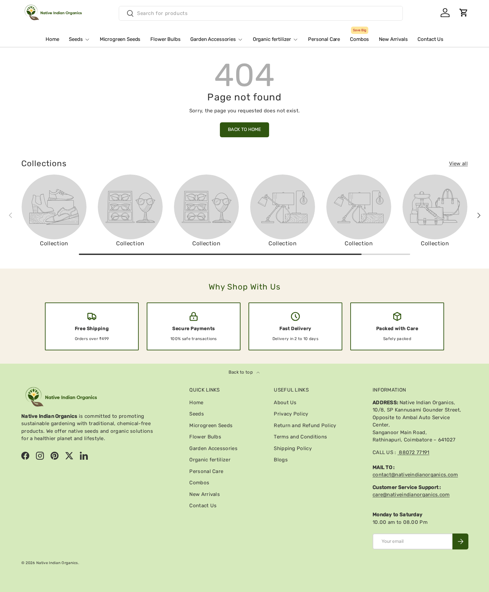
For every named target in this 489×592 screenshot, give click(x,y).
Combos (359, 36)
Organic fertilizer (272, 39)
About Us (285, 403)
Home (52, 39)
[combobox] (261, 13)
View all (458, 164)
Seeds (75, 39)
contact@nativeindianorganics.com (415, 475)
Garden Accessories (213, 39)
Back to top (241, 372)
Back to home (244, 129)
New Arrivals (393, 39)
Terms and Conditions (300, 437)
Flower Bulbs (165, 39)
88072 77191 (413, 452)
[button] (463, 12)
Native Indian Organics (57, 562)
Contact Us (430, 39)
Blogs (281, 460)
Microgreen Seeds (120, 39)
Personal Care (324, 39)
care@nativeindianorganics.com (411, 495)
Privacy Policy (291, 414)
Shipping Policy (293, 448)
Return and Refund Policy (305, 425)
